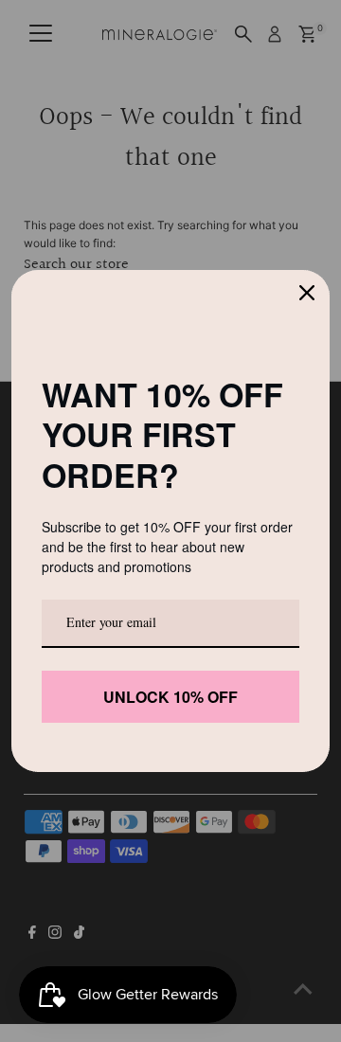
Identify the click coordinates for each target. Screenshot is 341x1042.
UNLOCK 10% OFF (170, 697)
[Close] (307, 292)
